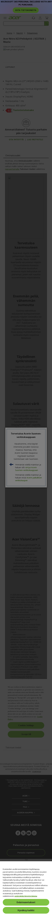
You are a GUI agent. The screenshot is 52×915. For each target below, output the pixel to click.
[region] (26, 888)
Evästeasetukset (26, 902)
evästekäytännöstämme (25, 896)
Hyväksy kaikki (26, 910)
